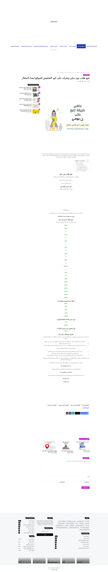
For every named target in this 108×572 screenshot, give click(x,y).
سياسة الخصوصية (15, 46)
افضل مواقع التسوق (80, 521)
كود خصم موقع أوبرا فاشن (25, 562)
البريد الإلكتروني (87, 481)
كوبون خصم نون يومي (63, 405)
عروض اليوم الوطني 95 (59, 525)
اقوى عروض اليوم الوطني (71, 521)
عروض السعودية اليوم (92, 46)
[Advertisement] (54, 8)
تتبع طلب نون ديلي (79, 162)
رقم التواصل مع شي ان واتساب (39, 562)
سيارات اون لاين (63, 46)
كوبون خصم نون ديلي (75, 405)
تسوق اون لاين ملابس (61, 523)
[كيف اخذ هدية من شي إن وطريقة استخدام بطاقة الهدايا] (35, 106)
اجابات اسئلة (87, 521)
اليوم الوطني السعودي (62, 521)
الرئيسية (87, 72)
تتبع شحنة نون (85, 405)
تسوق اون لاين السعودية (70, 523)
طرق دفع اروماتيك (86, 450)
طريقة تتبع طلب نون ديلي (82, 170)
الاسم (88, 476)
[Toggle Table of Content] (87, 161)
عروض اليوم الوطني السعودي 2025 (62, 527)
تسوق (76, 523)
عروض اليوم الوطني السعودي (41, 46)
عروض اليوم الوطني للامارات (83, 548)
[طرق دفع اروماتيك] (82, 445)
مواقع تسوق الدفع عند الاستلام (84, 529)
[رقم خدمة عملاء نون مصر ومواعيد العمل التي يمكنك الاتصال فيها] (35, 111)
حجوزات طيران (54, 46)
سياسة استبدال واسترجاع (80, 525)
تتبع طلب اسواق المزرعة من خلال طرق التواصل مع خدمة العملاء (54, 561)
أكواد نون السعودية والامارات (82, 166)
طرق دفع (66, 525)
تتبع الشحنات (81, 523)
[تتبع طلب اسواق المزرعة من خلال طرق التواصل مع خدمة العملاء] (49, 445)
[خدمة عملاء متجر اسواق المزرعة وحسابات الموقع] (66, 445)
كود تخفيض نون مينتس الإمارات (83, 169)
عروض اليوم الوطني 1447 (85, 527)
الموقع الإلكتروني (62, 481)
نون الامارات (85, 407)
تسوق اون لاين (81, 46)
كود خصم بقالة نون (80, 164)
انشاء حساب (87, 523)
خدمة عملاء (87, 525)
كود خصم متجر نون (52, 405)
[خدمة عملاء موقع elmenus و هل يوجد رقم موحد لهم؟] (35, 94)
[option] (83, 558)
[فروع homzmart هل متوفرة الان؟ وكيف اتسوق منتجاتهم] (35, 89)
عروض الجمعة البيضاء (26, 46)
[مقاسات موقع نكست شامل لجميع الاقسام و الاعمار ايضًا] (35, 100)
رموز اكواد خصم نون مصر (82, 165)
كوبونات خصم (72, 46)
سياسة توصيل (72, 525)
